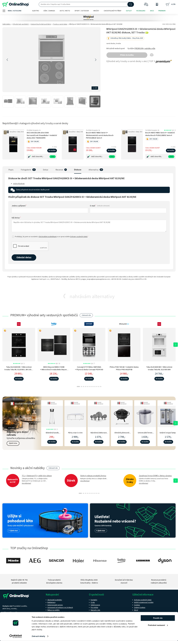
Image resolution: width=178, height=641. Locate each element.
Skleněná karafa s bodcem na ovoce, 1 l (52, 434)
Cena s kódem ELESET (93, 148)
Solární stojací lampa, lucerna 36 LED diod (168, 434)
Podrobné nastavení (156, 625)
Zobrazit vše (86, 315)
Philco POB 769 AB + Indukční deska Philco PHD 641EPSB (124, 368)
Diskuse (77, 169)
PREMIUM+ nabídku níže (144, 48)
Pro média (94, 607)
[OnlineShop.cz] (15, 4)
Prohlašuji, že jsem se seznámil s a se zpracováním (52, 236)
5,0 (170, 130)
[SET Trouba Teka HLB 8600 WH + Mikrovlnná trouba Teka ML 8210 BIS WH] (159, 344)
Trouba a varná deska (60, 24)
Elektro (35, 11)
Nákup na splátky (53, 610)
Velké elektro (6, 24)
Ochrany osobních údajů (79, 236)
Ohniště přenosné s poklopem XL (121, 434)
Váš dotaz (16, 217)
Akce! (136, 610)
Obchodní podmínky (54, 600)
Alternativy (93, 169)
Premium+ (162, 11)
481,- (101, 156)
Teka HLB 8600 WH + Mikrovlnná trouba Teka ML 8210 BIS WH (159, 368)
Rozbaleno (140, 11)
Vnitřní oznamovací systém (143, 602)
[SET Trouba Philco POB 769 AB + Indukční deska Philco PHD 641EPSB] (124, 344)
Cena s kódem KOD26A (34, 148)
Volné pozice (95, 605)
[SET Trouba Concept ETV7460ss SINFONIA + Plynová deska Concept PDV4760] (89, 344)
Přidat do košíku (127, 55)
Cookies (137, 605)
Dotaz (45, 169)
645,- (41, 156)
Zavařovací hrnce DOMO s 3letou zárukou (155, 475)
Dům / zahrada (49, 11)
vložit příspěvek (19, 183)
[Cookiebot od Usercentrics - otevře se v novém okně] (15, 636)
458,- (160, 156)
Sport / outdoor (82, 11)
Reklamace (51, 602)
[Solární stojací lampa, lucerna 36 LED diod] (168, 416)
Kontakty (94, 600)
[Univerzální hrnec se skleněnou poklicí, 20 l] (145, 416)
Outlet (129, 11)
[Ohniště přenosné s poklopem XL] (121, 416)
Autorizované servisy (55, 605)
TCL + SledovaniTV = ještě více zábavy (37, 475)
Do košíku (52, 150)
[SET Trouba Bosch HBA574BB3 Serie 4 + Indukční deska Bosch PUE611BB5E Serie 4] (132, 144)
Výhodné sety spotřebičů (21, 24)
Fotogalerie (26, 169)
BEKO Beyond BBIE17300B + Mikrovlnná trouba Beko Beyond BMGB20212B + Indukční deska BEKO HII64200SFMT (54, 371)
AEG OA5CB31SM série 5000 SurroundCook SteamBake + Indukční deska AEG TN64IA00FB (42, 135)
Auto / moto (65, 11)
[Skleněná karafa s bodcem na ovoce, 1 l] (52, 416)
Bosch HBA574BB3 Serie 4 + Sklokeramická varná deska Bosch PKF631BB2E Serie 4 (99, 135)
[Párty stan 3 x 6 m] (75, 416)
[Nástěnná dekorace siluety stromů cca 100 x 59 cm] (98, 416)
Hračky (96, 11)
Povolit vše (158, 618)
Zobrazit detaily (38, 636)
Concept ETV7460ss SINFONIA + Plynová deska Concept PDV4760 (89, 368)
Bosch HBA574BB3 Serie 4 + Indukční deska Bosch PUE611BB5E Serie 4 (160, 134)
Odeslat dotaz (23, 257)
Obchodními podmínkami (48, 236)
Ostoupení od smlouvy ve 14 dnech (60, 607)
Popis (10, 169)
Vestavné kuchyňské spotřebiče (41, 24)
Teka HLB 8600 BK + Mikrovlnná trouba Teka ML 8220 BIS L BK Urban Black (18, 370)
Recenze (59, 169)
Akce (152, 11)
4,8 (54, 363)
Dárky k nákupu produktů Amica (93, 475)
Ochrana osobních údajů (142, 600)
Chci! (52, 156)
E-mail (100, 205)
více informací (26, 483)
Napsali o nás (95, 610)
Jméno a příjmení (19, 205)
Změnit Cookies (139, 607)
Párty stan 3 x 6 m (75, 432)
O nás (93, 602)
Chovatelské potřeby (112, 11)
